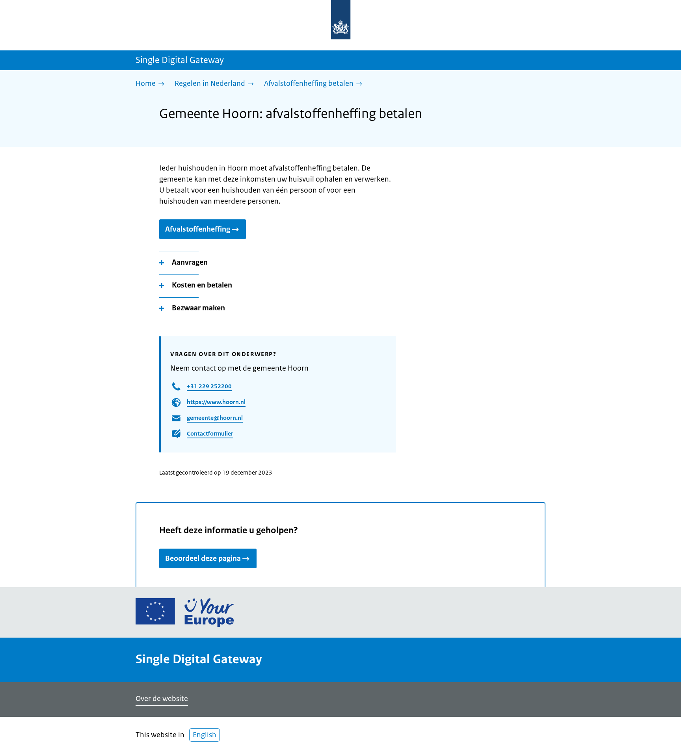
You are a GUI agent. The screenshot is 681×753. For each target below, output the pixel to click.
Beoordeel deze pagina (203, 558)
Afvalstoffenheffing (197, 229)
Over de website (162, 698)
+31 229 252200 (209, 386)
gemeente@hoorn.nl (215, 417)
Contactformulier (210, 433)
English (204, 735)
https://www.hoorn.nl (216, 402)
